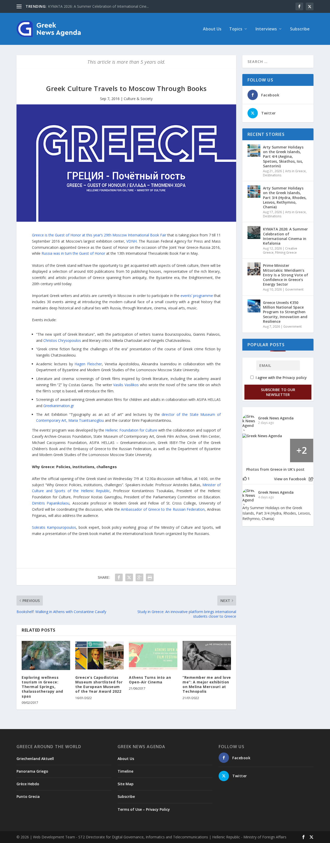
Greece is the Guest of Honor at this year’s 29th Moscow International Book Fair (99, 235)
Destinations (272, 175)
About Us (212, 29)
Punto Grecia (28, 796)
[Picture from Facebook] (254, 450)
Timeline (125, 771)
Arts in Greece (295, 171)
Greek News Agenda (276, 418)
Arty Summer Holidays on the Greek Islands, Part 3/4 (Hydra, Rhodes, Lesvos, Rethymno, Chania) (285, 197)
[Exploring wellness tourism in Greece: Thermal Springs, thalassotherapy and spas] (46, 655)
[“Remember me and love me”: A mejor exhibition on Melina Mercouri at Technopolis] (207, 655)
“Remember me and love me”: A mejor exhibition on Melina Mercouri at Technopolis (207, 684)
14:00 (203, 478)
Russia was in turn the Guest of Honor (73, 253)
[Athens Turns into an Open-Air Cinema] (153, 655)
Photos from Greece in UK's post (275, 469)
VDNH (131, 241)
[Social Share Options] (311, 479)
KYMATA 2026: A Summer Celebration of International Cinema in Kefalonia (285, 236)
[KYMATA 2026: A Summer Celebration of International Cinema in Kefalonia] (254, 232)
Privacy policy (295, 377)
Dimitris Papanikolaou (50, 503)
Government (294, 289)
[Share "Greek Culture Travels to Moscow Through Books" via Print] (150, 577)
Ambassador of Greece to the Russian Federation (163, 509)
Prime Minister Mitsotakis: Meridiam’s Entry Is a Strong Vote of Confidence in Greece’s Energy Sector (285, 275)
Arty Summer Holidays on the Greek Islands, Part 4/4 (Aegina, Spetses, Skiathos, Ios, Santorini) (283, 156)
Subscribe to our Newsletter (278, 392)
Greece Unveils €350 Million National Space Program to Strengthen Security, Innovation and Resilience (285, 312)
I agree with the (280, 377)
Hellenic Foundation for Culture (131, 430)
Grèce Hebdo (27, 783)
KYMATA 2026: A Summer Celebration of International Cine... (98, 6)
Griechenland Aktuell (35, 758)
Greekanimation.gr (58, 405)
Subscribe (300, 29)
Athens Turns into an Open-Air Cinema (150, 679)
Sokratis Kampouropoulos (54, 527)
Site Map (126, 783)
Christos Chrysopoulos (62, 340)
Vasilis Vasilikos (126, 384)
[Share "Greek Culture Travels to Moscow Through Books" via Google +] (139, 577)
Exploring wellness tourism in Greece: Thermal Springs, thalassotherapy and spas (42, 687)
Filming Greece (286, 252)
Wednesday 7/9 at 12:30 (133, 478)
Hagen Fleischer (88, 363)
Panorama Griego (32, 771)
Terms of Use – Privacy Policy (144, 809)
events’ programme (196, 295)
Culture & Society (138, 98)
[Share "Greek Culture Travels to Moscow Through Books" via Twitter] (129, 577)
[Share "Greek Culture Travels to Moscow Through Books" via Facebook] (119, 577)
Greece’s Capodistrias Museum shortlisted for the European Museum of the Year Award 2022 (98, 684)
